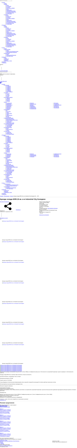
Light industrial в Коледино (52, 208)
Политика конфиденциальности (6, 445)
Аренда (1, 442)
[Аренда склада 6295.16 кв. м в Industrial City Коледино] (19, 230)
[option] (39, 67)
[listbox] (38, 68)
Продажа (2, 443)
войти (1, 82)
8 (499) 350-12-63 (3, 81)
